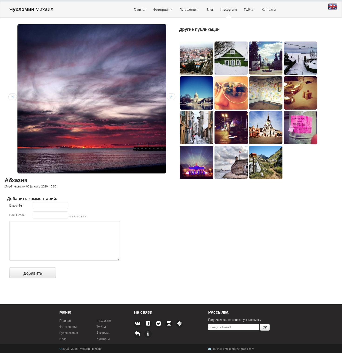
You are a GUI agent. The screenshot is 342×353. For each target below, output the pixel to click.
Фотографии (162, 9)
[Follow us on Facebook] (137, 324)
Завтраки (103, 332)
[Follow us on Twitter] (148, 324)
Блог (209, 9)
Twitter (249, 9)
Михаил (31, 9)
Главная (140, 9)
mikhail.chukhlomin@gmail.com (233, 348)
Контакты (269, 9)
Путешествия (189, 9)
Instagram (228, 9)
